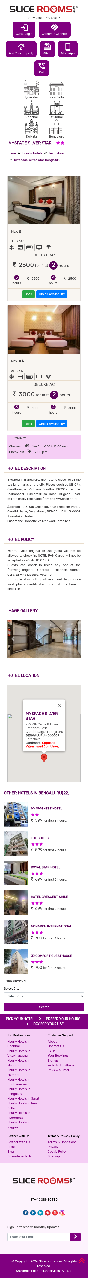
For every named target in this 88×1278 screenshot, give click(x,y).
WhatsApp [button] (68, 49)
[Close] (59, 705)
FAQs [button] (51, 1051)
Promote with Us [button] (19, 1156)
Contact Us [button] (56, 1046)
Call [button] (41, 68)
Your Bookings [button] (58, 1055)
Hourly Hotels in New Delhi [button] (22, 1105)
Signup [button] (53, 1060)
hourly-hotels (32, 153)
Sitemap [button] (54, 1156)
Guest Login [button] (24, 29)
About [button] (52, 1041)
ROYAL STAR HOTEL (45, 867)
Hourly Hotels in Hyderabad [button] (18, 1115)
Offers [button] (47, 49)
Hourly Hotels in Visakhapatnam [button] (19, 1053)
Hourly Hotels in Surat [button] (23, 1098)
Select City (13, 988)
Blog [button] (10, 1151)
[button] (44, 758)
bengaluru (56, 153)
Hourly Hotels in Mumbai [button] (18, 1072)
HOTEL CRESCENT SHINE (49, 897)
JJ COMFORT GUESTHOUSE (51, 956)
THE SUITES (40, 838)
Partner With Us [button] (18, 1142)
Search (44, 1007)
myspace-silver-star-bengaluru (37, 160)
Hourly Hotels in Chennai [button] (18, 1044)
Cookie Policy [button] (57, 1151)
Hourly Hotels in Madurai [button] (18, 1063)
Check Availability (52, 294)
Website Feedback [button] (61, 1065)
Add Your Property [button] (21, 49)
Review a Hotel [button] (58, 1070)
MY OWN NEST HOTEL (46, 808)
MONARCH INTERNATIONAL (51, 926)
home (12, 153)
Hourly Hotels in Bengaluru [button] (18, 1091)
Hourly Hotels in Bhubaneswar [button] (18, 1082)
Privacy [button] (53, 1147)
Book (28, 294)
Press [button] (11, 1147)
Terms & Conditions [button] (62, 1142)
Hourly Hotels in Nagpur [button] (18, 1124)
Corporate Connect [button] (54, 29)
